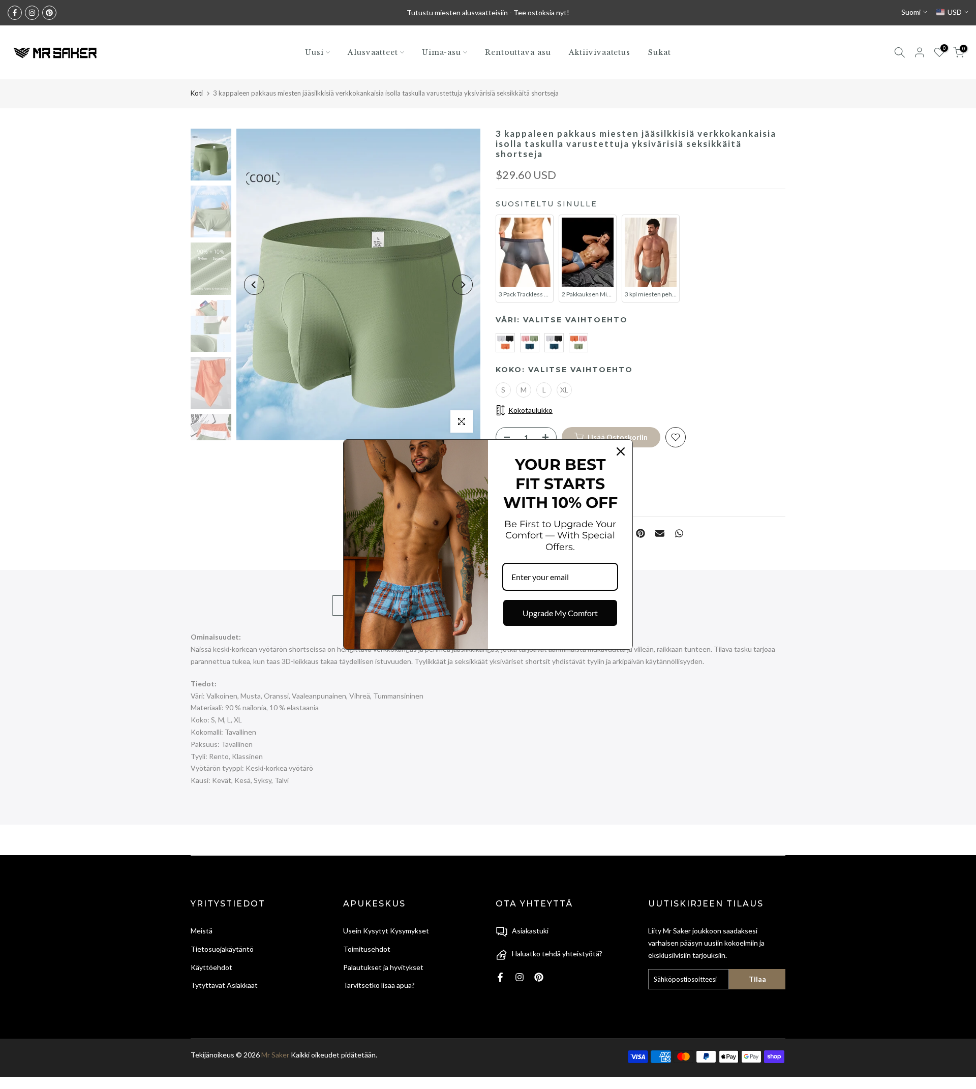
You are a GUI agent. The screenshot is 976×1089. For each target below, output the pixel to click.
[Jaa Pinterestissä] (640, 533)
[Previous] (254, 285)
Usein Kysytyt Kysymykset (386, 930)
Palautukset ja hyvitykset (383, 967)
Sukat (659, 52)
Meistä (201, 930)
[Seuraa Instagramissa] (32, 13)
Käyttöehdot (211, 967)
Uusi (314, 52)
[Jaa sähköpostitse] (659, 533)
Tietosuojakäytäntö (222, 949)
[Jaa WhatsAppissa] (679, 533)
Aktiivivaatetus (600, 52)
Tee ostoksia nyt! (541, 12)
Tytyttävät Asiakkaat (224, 985)
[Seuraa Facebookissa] (15, 13)
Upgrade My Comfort (560, 613)
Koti (197, 93)
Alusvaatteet (373, 52)
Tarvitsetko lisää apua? (379, 985)
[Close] (620, 451)
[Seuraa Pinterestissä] (49, 13)
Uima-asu (441, 52)
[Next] (462, 285)
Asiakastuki (530, 930)
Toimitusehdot (366, 949)
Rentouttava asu (518, 52)
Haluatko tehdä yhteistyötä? (557, 953)
